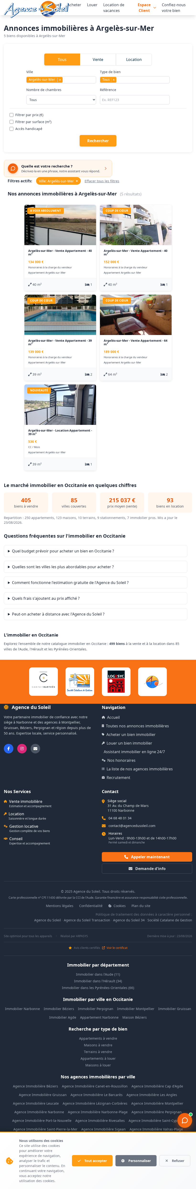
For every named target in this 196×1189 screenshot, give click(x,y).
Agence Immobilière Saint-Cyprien (156, 1120)
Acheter (74, 4)
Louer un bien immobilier (129, 743)
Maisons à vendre (98, 1045)
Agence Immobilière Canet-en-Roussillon (95, 1086)
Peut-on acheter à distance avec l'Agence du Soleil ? (58, 614)
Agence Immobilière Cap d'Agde (157, 1086)
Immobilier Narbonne (22, 1008)
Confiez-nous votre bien (174, 7)
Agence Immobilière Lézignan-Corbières (95, 1103)
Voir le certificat (116, 948)
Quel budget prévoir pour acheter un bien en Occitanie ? (63, 551)
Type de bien (110, 76)
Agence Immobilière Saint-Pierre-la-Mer (45, 1129)
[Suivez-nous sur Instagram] (22, 748)
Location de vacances (113, 7)
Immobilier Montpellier (135, 1008)
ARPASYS (82, 936)
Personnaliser (139, 1160)
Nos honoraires (121, 760)
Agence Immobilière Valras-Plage (156, 1129)
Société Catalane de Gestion (169, 920)
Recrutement (118, 777)
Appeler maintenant (150, 856)
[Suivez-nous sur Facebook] (8, 748)
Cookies (119, 905)
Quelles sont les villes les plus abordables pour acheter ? (63, 566)
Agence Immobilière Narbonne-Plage (98, 1112)
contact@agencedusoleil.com (132, 825)
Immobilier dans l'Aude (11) (98, 974)
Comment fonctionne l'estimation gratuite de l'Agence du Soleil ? (70, 582)
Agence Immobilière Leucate (36, 1103)
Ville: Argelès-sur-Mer (58, 181)
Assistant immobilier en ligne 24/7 (134, 751)
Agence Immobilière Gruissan (43, 1094)
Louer (92, 4)
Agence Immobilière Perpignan (156, 1112)
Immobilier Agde (62, 1017)
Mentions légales (59, 905)
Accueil (113, 717)
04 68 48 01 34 (120, 818)
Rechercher (98, 140)
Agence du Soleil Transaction (87, 920)
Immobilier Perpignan (95, 1008)
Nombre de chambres (43, 89)
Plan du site (140, 905)
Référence (108, 89)
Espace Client (144, 7)
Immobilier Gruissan (174, 1008)
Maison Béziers (134, 1017)
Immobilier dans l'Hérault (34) (98, 981)
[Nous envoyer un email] (35, 748)
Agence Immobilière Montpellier (157, 1103)
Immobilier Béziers (59, 1008)
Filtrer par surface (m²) (33, 121)
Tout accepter (95, 1160)
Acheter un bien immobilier (131, 734)
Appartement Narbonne (99, 1017)
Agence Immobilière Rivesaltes (100, 1120)
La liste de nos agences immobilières (140, 769)
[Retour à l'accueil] (36, 9)
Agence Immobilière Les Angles (151, 1094)
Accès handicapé (28, 128)
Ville (43, 76)
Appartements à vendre (98, 1038)
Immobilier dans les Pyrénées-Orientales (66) (98, 987)
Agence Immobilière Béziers (35, 1086)
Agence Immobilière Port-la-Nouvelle (41, 1120)
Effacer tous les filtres (102, 181)
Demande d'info (150, 868)
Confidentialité (91, 905)
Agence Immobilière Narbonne (39, 1112)
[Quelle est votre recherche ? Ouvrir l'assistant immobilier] (184, 1120)
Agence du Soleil (47, 920)
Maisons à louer (98, 1065)
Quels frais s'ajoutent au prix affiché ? (46, 598)
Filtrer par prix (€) (29, 115)
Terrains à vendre (98, 1051)
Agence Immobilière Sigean (103, 1129)
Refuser (178, 1160)
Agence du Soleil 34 (129, 920)
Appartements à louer (98, 1058)
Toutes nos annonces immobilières (137, 726)
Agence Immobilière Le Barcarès (97, 1094)
